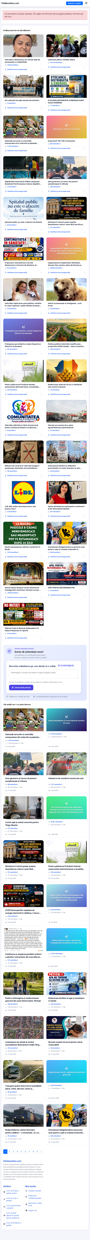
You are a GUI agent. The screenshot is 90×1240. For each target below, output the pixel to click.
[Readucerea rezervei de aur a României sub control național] (66, 378)
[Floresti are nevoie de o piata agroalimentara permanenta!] (66, 419)
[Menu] (86, 3)
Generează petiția (23, 687)
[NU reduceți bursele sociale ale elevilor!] (23, 92)
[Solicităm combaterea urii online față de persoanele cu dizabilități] (23, 53)
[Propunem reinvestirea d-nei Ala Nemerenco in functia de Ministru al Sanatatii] (23, 256)
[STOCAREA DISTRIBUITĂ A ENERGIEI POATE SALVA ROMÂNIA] (66, 94)
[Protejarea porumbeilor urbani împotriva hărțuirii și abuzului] (23, 337)
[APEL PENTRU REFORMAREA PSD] (66, 580)
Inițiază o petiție (74, 3)
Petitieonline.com (10, 3)
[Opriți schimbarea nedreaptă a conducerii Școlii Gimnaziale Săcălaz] (66, 500)
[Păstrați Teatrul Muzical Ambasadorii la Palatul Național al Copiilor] (23, 622)
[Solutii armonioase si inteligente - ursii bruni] (66, 297)
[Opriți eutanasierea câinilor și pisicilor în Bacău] (23, 541)
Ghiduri (7, 1186)
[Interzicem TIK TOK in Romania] (66, 133)
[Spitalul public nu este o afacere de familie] (23, 214)
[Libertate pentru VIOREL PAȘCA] (66, 52)
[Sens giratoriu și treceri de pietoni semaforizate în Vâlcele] (66, 175)
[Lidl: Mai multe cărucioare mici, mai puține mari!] (23, 500)
